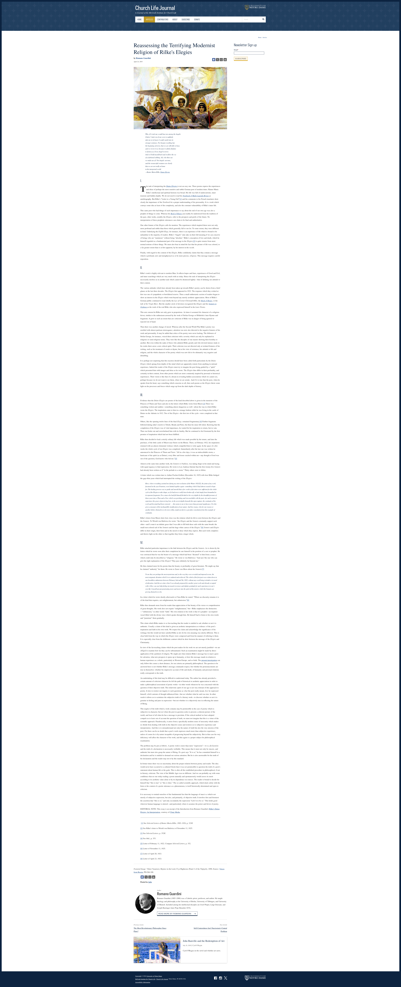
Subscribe (186, 19)
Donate (197, 19)
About (174, 19)
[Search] (263, 19)
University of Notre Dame (255, 7)
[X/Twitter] (217, 59)
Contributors (162, 19)
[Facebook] (213, 59)
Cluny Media (175, 812)
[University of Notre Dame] (255, 978)
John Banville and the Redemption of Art (204, 940)
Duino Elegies (165, 172)
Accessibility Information (142, 982)
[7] (203, 569)
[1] (181, 199)
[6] (202, 527)
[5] (176, 458)
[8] (188, 600)
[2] (194, 241)
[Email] (221, 59)
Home (139, 19)
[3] (204, 403)
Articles (149, 19)
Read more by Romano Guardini (174, 913)
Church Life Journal (155, 7)
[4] (201, 421)
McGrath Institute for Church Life (162, 12)
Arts (150, 882)
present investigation (209, 660)
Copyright (138, 976)
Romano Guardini (143, 58)
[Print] (225, 59)
